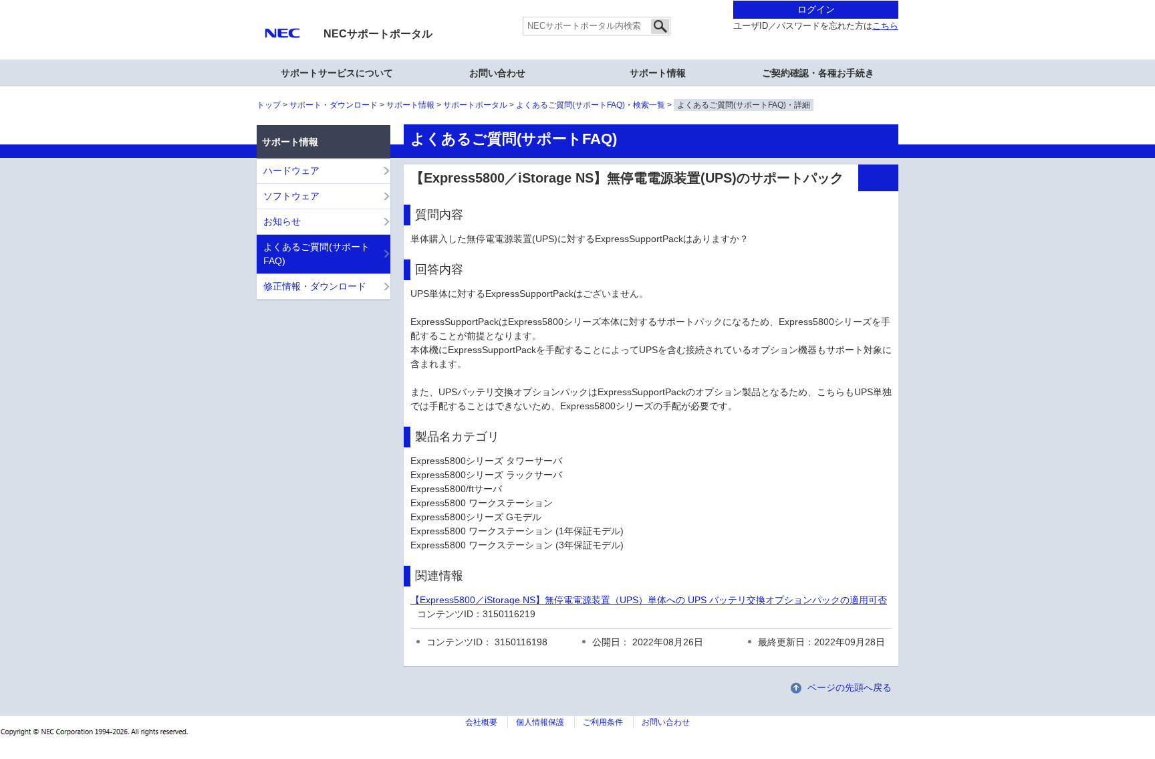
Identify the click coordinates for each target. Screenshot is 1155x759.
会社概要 (481, 722)
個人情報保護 (540, 722)
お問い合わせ (497, 73)
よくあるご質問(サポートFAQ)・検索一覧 (590, 105)
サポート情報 (410, 105)
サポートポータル (475, 105)
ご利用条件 (603, 722)
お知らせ (282, 221)
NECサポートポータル (378, 33)
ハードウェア (291, 170)
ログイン (816, 9)
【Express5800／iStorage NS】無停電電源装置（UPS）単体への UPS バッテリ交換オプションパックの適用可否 (648, 599)
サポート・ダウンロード (333, 105)
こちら (885, 26)
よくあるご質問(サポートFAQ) (316, 253)
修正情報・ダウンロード (314, 286)
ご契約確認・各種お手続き (818, 73)
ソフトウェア (291, 196)
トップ (269, 105)
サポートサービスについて (337, 73)
